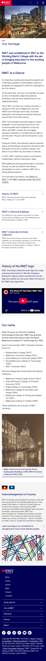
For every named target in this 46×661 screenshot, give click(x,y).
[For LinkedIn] (19, 633)
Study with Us (9, 602)
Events (7, 581)
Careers (8, 592)
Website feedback (20, 641)
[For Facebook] (4, 633)
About (6, 625)
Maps (7, 588)
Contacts (8, 596)
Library (7, 585)
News (7, 577)
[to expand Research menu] (41, 614)
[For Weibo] (30, 633)
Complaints (33, 641)
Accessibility (7, 641)
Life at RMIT (9, 608)
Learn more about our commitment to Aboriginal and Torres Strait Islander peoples (20, 527)
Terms (32, 639)
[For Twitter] (9, 633)
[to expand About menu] (41, 625)
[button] (37, 3)
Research (8, 614)
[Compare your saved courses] (32, 3)
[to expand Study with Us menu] (41, 602)
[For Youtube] (24, 633)
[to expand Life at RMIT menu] (41, 608)
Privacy (39, 639)
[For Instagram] (14, 633)
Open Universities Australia (13, 648)
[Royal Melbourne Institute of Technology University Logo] (6, 3)
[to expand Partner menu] (41, 619)
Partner (7, 619)
